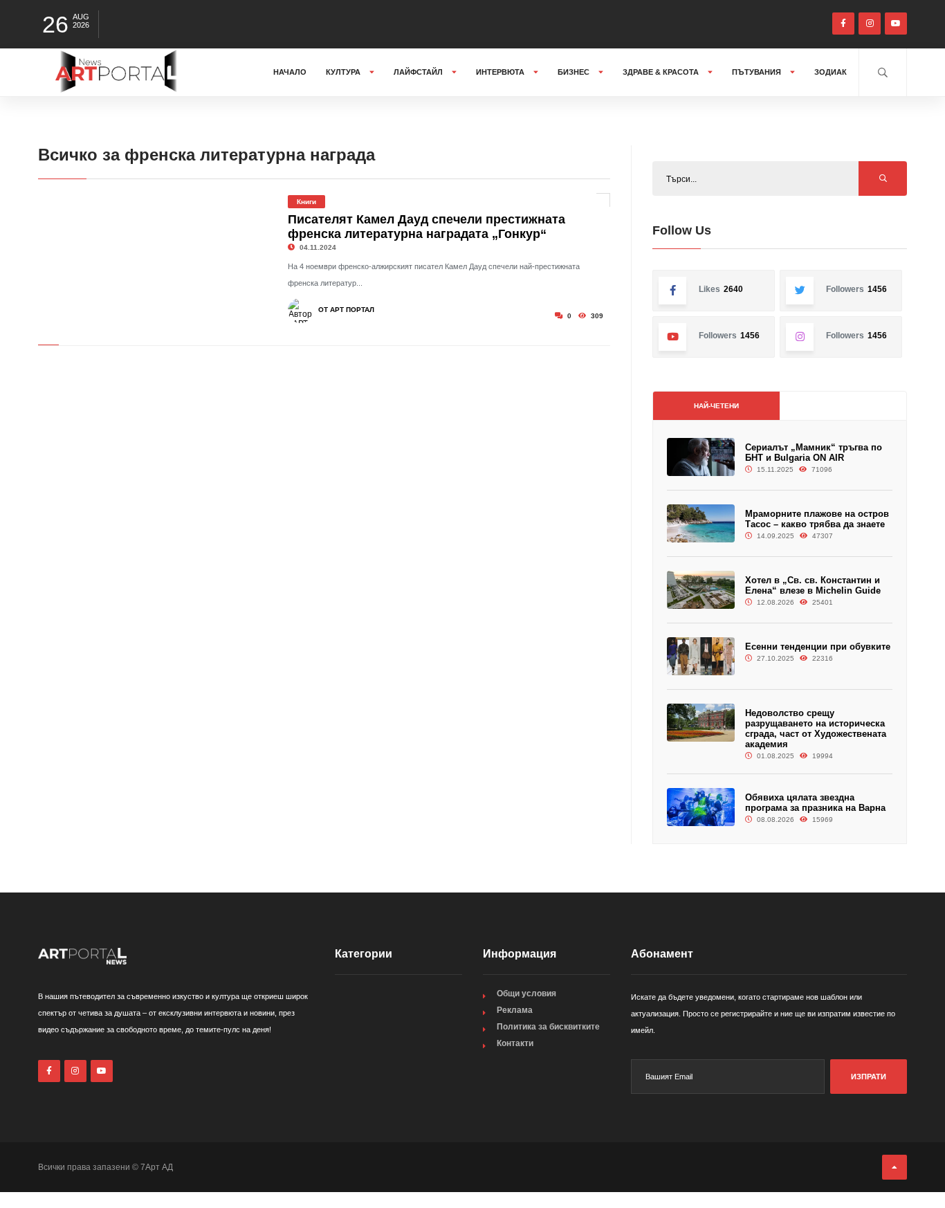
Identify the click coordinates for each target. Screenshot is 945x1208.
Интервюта (501, 72)
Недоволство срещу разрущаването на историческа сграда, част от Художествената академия (815, 728)
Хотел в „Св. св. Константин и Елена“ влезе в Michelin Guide (813, 585)
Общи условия (526, 993)
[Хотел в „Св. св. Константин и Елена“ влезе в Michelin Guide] (701, 590)
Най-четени (716, 406)
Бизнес (574, 72)
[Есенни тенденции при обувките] (701, 656)
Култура (344, 72)
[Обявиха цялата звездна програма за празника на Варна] (701, 807)
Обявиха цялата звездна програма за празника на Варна (815, 802)
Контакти (515, 1043)
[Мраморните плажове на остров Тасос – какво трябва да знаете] (701, 523)
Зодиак (830, 72)
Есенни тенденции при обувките (817, 646)
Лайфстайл (419, 72)
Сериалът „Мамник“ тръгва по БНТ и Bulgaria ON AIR (813, 452)
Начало (289, 72)
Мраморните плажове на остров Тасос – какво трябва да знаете (817, 519)
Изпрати (868, 1076)
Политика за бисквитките (548, 1027)
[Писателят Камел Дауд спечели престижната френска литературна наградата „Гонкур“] (152, 258)
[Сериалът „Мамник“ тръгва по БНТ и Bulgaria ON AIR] (701, 457)
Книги (306, 201)
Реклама (515, 1010)
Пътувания (757, 72)
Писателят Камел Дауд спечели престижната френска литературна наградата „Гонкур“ (426, 226)
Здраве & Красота (662, 72)
